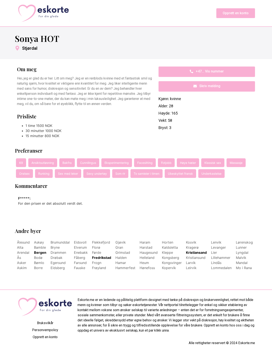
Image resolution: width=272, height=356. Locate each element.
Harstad (146, 247)
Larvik (191, 263)
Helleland (147, 257)
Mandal (242, 263)
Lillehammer (220, 257)
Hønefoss (147, 268)
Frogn (96, 263)
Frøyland (99, 268)
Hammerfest (125, 268)
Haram (145, 242)
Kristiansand (196, 252)
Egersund (58, 263)
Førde (96, 252)
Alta (20, 247)
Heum (144, 263)
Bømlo (39, 263)
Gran (119, 247)
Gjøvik (120, 242)
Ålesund (23, 242)
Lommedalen (221, 268)
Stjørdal (29, 48)
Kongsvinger (172, 263)
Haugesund (149, 252)
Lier (214, 252)
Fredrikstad (101, 257)
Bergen (40, 252)
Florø (96, 247)
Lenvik (216, 242)
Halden (121, 257)
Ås (19, 257)
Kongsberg (170, 257)
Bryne (55, 247)
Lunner (241, 247)
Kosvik (191, 242)
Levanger (218, 247)
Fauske (79, 268)
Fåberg (79, 257)
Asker (21, 263)
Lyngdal (242, 252)
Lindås (216, 263)
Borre (38, 268)
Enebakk (81, 252)
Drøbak (56, 257)
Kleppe (167, 252)
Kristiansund (195, 257)
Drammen (58, 252)
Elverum (80, 247)
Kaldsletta (170, 247)
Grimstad (122, 252)
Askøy (39, 242)
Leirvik (191, 268)
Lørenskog (244, 242)
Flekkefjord (101, 242)
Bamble (40, 247)
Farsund (80, 263)
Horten (167, 242)
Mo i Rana (244, 268)
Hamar (120, 263)
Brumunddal (60, 242)
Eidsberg (58, 268)
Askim (22, 268)
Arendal (23, 252)
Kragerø (192, 247)
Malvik (241, 257)
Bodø (38, 257)
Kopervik (169, 268)
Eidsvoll (80, 242)
